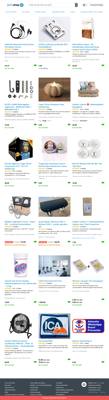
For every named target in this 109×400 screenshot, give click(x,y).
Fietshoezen (34, 390)
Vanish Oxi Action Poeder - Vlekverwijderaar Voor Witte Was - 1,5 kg (21, 283)
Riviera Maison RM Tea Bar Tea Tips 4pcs (87, 164)
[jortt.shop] (15, 5)
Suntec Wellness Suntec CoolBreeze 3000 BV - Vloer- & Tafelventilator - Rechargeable (19, 343)
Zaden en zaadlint (36, 394)
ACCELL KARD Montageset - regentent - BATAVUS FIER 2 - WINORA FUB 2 (18, 107)
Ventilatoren (60, 387)
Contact (103, 392)
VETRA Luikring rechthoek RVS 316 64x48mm (53, 45)
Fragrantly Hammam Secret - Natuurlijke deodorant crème (53, 164)
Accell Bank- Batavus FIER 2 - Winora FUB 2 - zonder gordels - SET (53, 224)
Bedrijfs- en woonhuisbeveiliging (41, 385)
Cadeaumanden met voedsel (91, 12)
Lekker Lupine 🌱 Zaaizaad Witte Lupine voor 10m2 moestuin (88, 223)
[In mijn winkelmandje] (35, 65)
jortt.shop (99, 383)
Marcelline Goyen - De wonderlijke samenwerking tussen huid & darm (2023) (85, 47)
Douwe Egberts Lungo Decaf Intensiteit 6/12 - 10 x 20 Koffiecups (18, 166)
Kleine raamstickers (82, 341)
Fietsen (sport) (40, 12)
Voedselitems (60, 394)
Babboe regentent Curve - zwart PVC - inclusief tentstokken (20, 223)
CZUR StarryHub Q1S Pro (50, 281)
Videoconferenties (61, 385)
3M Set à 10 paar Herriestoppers (87, 281)
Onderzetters (34, 387)
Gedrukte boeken (58, 12)
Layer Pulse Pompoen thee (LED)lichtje (51, 105)
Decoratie (25, 12)
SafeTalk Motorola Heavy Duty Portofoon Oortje (19, 45)
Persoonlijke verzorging (37, 383)
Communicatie (10, 12)
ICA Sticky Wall (46, 341)
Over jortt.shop (96, 5)
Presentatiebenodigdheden (64, 390)
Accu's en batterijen (62, 392)
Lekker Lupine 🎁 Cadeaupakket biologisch (87, 105)
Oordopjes (59, 383)
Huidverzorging (35, 392)
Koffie (72, 12)
